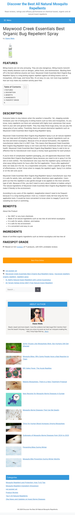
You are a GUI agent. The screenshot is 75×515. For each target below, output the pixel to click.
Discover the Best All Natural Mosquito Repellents (37, 6)
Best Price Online (37, 260)
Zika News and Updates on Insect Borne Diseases (25, 499)
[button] (70, 20)
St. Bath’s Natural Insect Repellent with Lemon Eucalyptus (28, 280)
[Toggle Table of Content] (24, 87)
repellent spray (23, 277)
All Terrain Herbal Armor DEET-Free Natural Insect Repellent (29, 283)
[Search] (38, 289)
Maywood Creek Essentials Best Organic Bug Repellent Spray (30, 274)
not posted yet (11, 271)
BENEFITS (9, 95)
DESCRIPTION (11, 92)
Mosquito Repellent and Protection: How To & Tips (25, 483)
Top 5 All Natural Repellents (17, 496)
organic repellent (9, 277)
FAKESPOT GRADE (12, 100)
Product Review (12, 493)
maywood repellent (62, 274)
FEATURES (9, 90)
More (46, 331)
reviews (20, 247)
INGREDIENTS (10, 97)
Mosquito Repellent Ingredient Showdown (22, 486)
